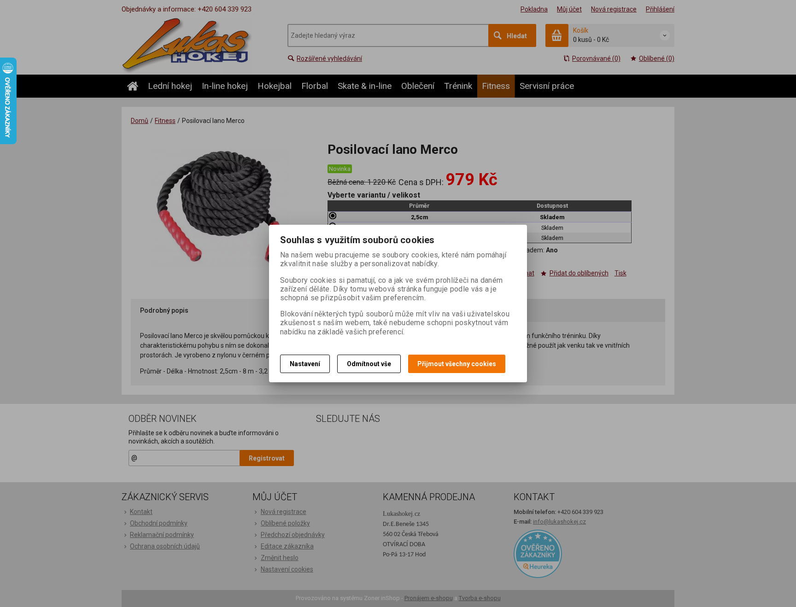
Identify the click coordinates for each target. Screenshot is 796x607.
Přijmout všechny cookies (456, 364)
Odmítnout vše (369, 364)
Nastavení (305, 364)
